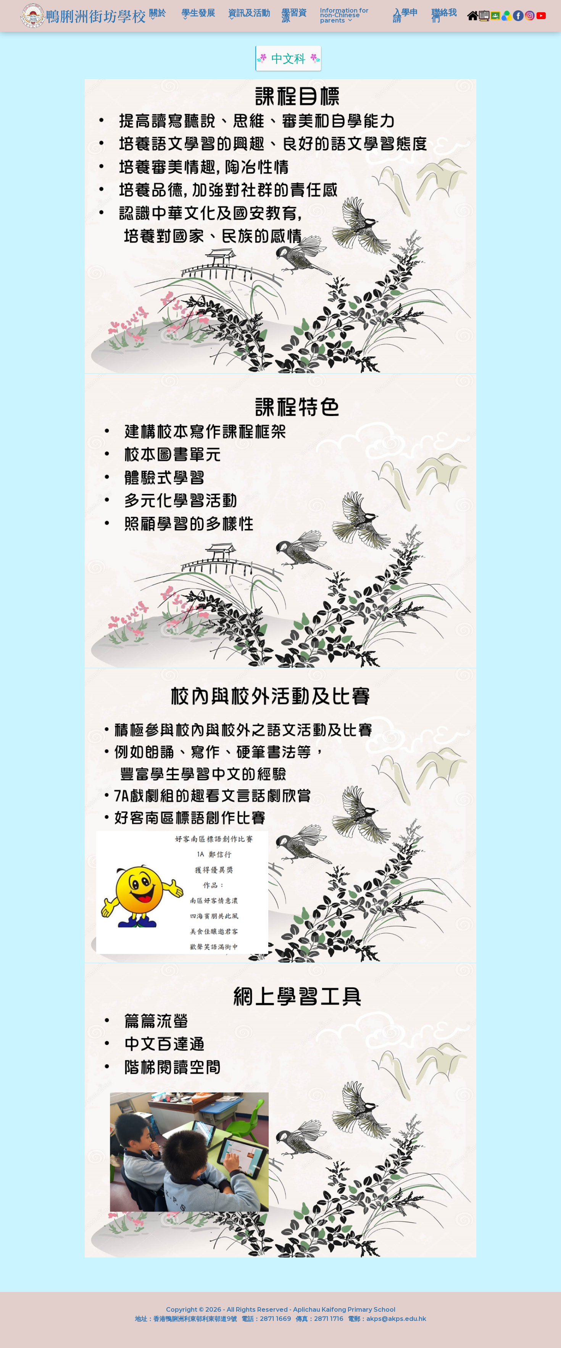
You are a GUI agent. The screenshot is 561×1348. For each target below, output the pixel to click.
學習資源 (294, 15)
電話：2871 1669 (266, 1318)
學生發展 (198, 14)
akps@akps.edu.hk (396, 1318)
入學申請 (405, 15)
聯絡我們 (444, 15)
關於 (157, 14)
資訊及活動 (249, 14)
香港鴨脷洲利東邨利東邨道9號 (195, 1318)
